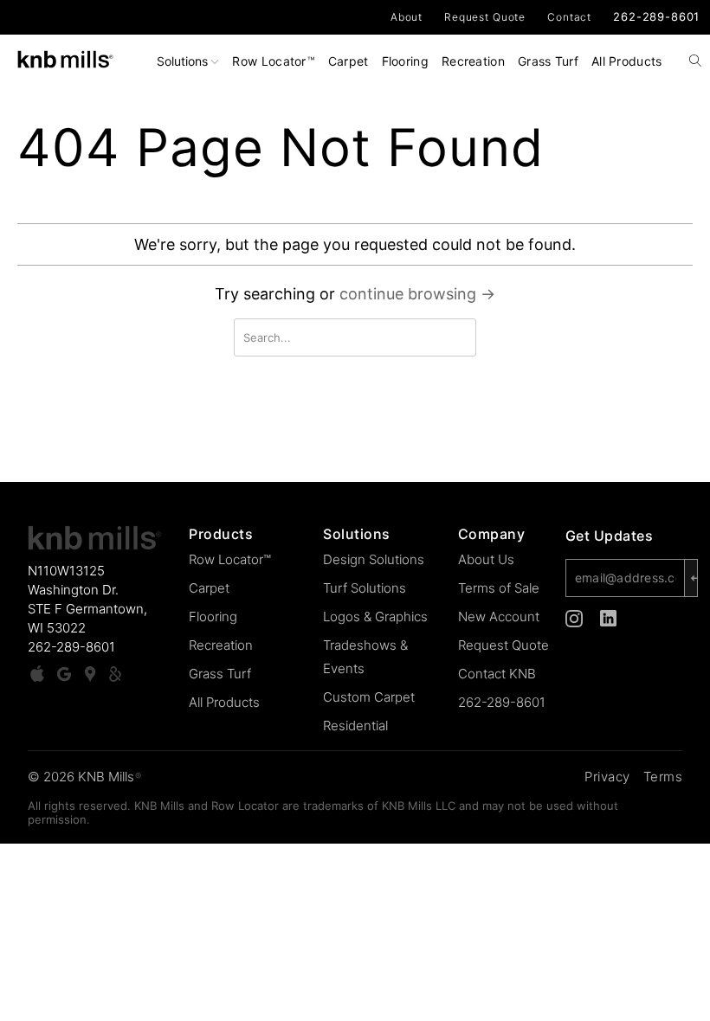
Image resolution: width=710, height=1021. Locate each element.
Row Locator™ (230, 559)
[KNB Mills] (65, 56)
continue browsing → (417, 294)
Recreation (473, 61)
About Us (486, 559)
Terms (663, 776)
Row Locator (272, 61)
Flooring (405, 61)
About (406, 16)
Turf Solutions (364, 588)
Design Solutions (373, 559)
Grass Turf (548, 61)
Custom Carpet (369, 697)
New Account (498, 616)
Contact (569, 16)
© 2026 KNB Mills (84, 776)
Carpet (348, 61)
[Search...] (695, 62)
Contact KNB (497, 673)
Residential (355, 725)
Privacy (607, 776)
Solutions (184, 61)
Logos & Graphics (375, 616)
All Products (626, 61)
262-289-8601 (656, 16)
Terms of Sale (498, 588)
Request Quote (485, 16)
